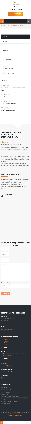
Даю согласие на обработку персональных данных (15, 289)
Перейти (3, 378)
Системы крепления (18, 25)
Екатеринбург (7, 341)
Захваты (5, 55)
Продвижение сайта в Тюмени (10, 417)
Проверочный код (5, 282)
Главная (4, 25)
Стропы (5, 41)
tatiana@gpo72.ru (7, 320)
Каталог (10, 25)
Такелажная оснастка (8, 68)
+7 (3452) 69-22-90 (15, 10)
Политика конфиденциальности (15, 415)
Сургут (5, 344)
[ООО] (15, 2)
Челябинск (6, 342)
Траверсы (5, 45)
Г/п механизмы (7, 59)
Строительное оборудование (10, 64)
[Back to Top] (1, 422)
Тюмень (6, 339)
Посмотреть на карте (6, 355)
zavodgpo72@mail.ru (6, 366)
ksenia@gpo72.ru (7, 330)
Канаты (5, 50)
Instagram (5, 375)
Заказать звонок (15, 13)
